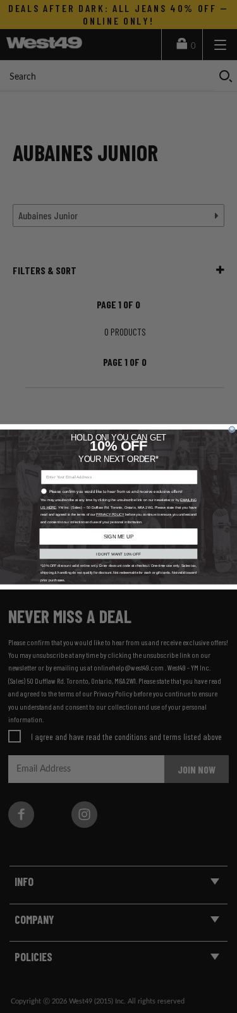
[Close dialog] (231, 429)
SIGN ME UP (118, 536)
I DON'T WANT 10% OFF (119, 553)
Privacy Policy (110, 514)
